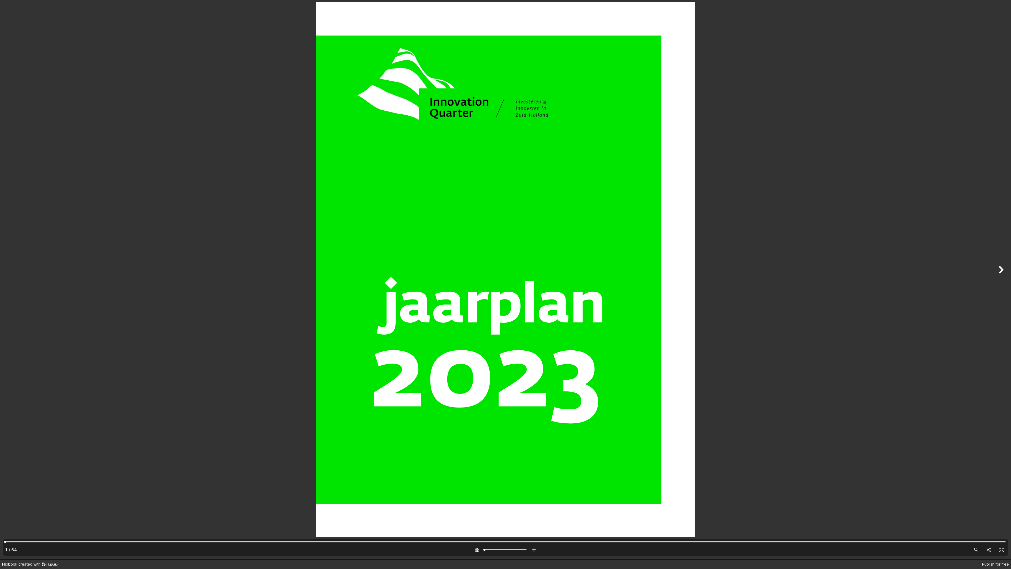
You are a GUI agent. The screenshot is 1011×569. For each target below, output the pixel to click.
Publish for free (995, 564)
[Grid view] (477, 550)
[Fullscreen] (1001, 550)
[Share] (989, 550)
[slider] (505, 549)
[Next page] (1000, 279)
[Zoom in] (534, 550)
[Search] (976, 550)
